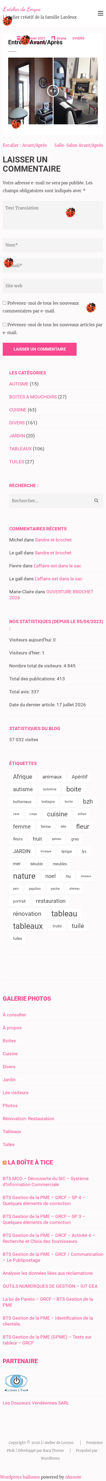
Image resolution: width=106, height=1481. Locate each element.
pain (16, 888)
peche (55, 889)
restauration (51, 901)
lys (84, 851)
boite (73, 789)
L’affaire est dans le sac (57, 565)
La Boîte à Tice (30, 1162)
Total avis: (20, 691)
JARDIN (17, 435)
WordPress (50, 1458)
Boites (9, 1040)
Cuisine (10, 1053)
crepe (33, 814)
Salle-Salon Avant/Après (78, 145)
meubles (60, 864)
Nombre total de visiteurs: (36, 665)
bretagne (48, 802)
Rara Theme (53, 1450)
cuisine (57, 814)
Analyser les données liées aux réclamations (48, 1273)
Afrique (22, 776)
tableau (64, 913)
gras (75, 839)
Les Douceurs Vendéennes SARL (36, 1403)
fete (63, 826)
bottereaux (22, 802)
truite (57, 926)
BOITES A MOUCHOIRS (33, 397)
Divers (9, 1066)
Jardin (9, 1079)
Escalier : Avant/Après (25, 145)
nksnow (73, 1477)
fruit (37, 839)
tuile (78, 926)
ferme (46, 826)
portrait (19, 901)
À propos (12, 1027)
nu (68, 876)
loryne (61, 38)
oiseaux (86, 876)
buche (69, 801)
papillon (35, 889)
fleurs (18, 839)
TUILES (16, 461)
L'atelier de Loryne (21, 9)
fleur (82, 826)
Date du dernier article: (33, 704)
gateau (56, 839)
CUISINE (18, 409)
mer (16, 863)
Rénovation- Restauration (28, 1118)
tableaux (28, 926)
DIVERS (79, 38)
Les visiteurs (16, 1092)
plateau (75, 888)
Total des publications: (33, 678)
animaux (52, 777)
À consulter (14, 1014)
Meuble (36, 864)
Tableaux (12, 1131)
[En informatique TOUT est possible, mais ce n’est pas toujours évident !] (16, 1390)
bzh (88, 801)
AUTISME (19, 384)
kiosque (46, 851)
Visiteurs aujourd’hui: (31, 640)
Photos (10, 1105)
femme (22, 826)
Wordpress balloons (20, 1477)
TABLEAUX (20, 448)
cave (16, 814)
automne (49, 789)
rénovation (27, 913)
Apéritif (80, 777)
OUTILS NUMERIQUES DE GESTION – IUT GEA (50, 1286)
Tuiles (9, 1144)
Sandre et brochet (53, 540)
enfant (82, 814)
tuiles (17, 938)
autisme (23, 789)
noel (50, 876)
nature (24, 876)
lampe (66, 851)
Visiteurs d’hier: (25, 652)
